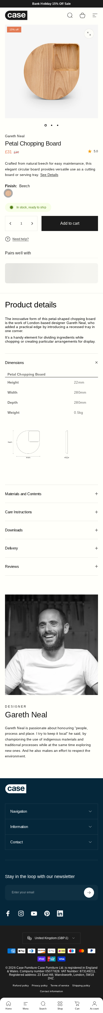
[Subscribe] (89, 893)
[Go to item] (45, 125)
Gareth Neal (14, 136)
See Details (49, 175)
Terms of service (59, 985)
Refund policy (21, 985)
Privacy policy (40, 985)
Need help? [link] (20, 239)
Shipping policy (81, 985)
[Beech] (8, 193)
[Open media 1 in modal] (89, 34)
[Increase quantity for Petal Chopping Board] (32, 223)
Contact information (51, 991)
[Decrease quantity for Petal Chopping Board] (10, 223)
